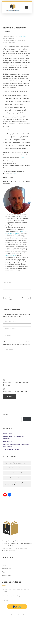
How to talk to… (8, 442)
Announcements (11, 40)
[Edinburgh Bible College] (14, 7)
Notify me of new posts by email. (15, 391)
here (22, 157)
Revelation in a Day (19, 463)
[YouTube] (5, 494)
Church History (7, 434)
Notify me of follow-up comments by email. (16, 383)
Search (5, 414)
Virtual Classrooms (9, 42)
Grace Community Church (14, 254)
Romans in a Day (19, 473)
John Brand (8, 473)
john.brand (23, 36)
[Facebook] (9, 494)
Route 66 (20, 40)
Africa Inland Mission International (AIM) (16, 232)
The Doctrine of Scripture (11, 449)
